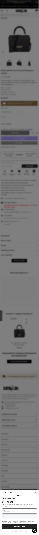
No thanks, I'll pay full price (19, 531)
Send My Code (19, 527)
